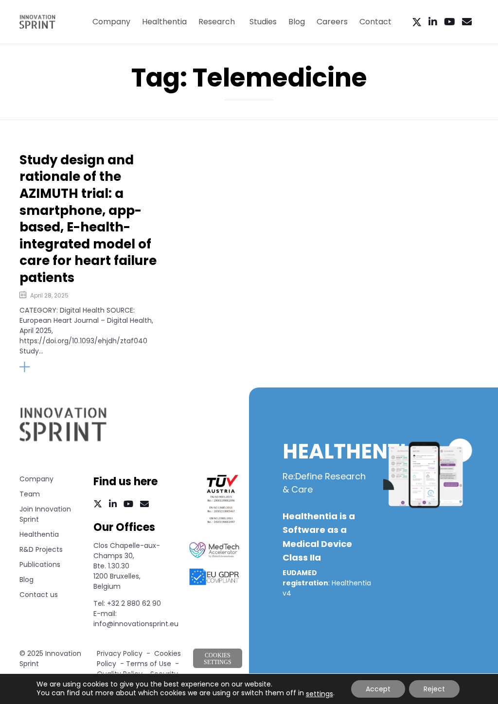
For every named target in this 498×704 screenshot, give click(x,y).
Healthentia (164, 21)
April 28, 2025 (49, 295)
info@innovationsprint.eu (135, 624)
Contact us (38, 594)
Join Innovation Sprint (45, 514)
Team (29, 494)
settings (319, 693)
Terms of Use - (152, 664)
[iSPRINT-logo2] (63, 440)
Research (216, 21)
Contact (375, 21)
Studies (263, 21)
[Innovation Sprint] (37, 22)
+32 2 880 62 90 (134, 603)
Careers (332, 21)
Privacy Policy (119, 653)
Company (111, 21)
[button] (45, 367)
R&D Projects (41, 549)
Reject (434, 689)
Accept (378, 689)
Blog (296, 21)
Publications (39, 564)
